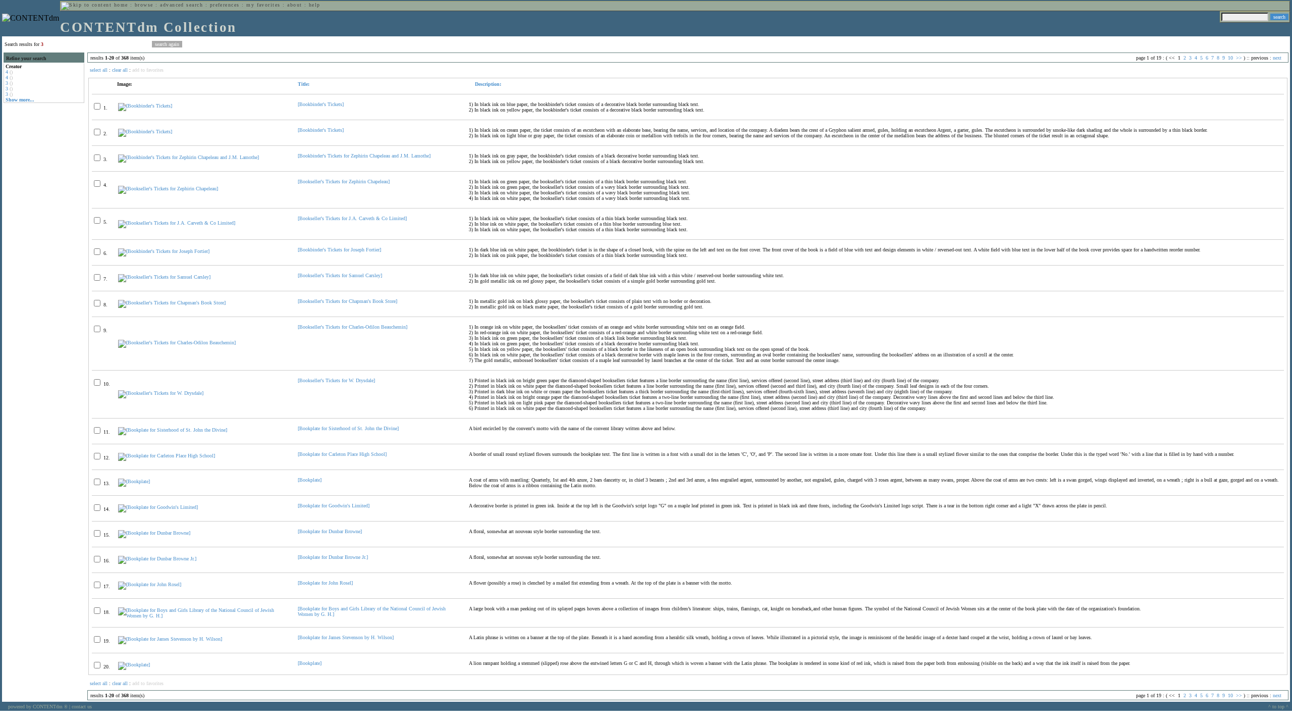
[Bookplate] (309, 480)
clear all (120, 70)
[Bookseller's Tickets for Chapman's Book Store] (347, 301)
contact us (82, 706)
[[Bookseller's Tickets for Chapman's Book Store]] (172, 302)
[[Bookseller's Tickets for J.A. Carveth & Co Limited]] (176, 223)
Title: (303, 84)
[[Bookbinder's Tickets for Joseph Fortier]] (163, 251)
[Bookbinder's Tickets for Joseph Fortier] (339, 249)
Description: (487, 84)
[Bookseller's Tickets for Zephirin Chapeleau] (344, 181)
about (294, 5)
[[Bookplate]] (134, 481)
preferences (225, 5)
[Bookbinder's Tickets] (321, 104)
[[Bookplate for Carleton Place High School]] (166, 455)
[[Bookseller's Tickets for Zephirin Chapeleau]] (168, 188)
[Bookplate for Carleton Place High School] (342, 454)
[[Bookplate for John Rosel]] (149, 584)
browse (144, 5)
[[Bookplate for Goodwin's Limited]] (158, 507)
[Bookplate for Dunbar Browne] (330, 531)
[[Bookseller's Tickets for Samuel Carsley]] (164, 277)
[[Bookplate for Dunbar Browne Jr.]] (157, 558)
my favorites (263, 5)
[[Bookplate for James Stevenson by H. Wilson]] (170, 639)
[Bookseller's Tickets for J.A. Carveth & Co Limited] (352, 218)
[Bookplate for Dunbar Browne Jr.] (333, 557)
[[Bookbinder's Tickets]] (145, 106)
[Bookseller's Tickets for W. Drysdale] (336, 380)
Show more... (20, 99)
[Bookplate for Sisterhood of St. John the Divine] (348, 428)
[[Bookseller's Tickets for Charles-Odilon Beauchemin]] (177, 342)
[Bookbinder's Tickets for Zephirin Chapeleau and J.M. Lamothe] (364, 156)
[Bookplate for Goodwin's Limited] (333, 505)
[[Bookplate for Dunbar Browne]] (154, 533)
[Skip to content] (86, 5)
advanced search (181, 5)
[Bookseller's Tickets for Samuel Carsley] (340, 275)
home (121, 5)
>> (1239, 58)
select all (98, 70)
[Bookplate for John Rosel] (325, 583)
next (1277, 58)
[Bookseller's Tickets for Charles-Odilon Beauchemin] (352, 327)
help (314, 5)
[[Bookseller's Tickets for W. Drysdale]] (160, 393)
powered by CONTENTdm (38, 706)
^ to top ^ (1278, 706)
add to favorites (148, 70)
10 (1230, 58)
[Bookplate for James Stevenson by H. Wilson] (346, 637)
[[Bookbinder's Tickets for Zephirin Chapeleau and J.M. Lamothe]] (188, 157)
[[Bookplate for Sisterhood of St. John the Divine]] (172, 430)
